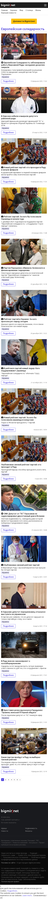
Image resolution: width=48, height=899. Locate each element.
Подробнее (8, 81)
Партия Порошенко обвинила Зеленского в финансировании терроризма (23, 269)
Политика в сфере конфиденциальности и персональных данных (23, 858)
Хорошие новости (8, 13)
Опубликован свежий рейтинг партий (21, 565)
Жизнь (38, 10)
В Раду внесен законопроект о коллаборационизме (15, 662)
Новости (4, 831)
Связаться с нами (8, 855)
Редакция (33, 853)
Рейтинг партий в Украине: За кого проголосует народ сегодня (19, 320)
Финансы (28, 831)
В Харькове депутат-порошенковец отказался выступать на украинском (23, 612)
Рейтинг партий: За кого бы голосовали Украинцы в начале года (21, 217)
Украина (13, 10)
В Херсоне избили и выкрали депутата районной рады (19, 117)
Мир (21, 10)
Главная (4, 10)
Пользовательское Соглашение (15, 857)
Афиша (4, 828)
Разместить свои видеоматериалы (32, 855)
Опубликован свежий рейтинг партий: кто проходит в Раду (21, 465)
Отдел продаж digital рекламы (28, 863)
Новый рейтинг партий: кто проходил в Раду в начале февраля (23, 168)
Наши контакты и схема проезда (14, 853)
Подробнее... (12, 891)
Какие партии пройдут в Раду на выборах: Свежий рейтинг (21, 758)
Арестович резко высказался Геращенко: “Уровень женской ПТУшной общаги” (22, 711)
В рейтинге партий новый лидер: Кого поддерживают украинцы (20, 369)
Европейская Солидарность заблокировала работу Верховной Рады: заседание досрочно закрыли (23, 65)
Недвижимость (31, 828)
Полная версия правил (10, 881)
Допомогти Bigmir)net (24, 21)
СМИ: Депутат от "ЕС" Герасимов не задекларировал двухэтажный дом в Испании (22, 514)
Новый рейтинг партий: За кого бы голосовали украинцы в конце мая (18, 418)
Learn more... (27, 895)
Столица (29, 10)
